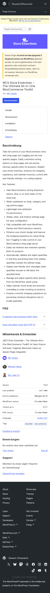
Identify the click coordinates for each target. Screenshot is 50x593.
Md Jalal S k (14, 375)
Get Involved (32, 511)
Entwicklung (11, 130)
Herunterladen (10, 100)
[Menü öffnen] (46, 4)
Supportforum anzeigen (13, 473)
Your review (8, 450)
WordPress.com (11, 533)
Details (8, 110)
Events (29, 515)
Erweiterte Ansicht (11, 431)
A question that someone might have (20, 316)
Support (9, 136)
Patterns (30, 503)
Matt (6, 537)
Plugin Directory (9, 11)
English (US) (42, 418)
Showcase (31, 489)
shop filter (29, 424)
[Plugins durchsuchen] (29, 29)
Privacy (6, 503)
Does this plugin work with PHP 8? (19, 325)
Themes (30, 494)
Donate (31, 520)
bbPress (8, 542)
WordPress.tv (10, 524)
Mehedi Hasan (15, 366)
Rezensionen (11, 117)
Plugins (29, 498)
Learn (5, 511)
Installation (10, 123)
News (5, 494)
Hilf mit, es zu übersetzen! (30, 20)
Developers (8, 520)
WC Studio (12, 93)
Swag (30, 524)
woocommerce (40, 424)
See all (44, 450)
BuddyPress (10, 546)
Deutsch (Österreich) (18, 558)
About (5, 489)
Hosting (6, 498)
